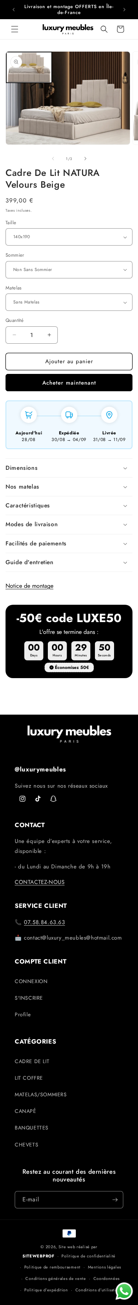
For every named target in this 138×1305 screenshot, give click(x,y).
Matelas (14, 287)
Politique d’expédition (46, 1290)
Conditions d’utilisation (98, 1290)
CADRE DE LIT (32, 1061)
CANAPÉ (25, 1111)
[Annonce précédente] (14, 9)
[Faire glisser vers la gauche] (53, 158)
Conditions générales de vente (55, 1278)
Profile (23, 1014)
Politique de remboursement (52, 1267)
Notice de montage (29, 586)
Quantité (15, 320)
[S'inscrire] (115, 1199)
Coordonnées (106, 1278)
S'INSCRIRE (29, 998)
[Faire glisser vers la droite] (85, 158)
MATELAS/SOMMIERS (41, 1094)
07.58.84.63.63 (44, 922)
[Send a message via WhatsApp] (124, 1291)
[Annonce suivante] (124, 9)
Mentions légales (104, 1267)
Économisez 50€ (72, 667)
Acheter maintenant (69, 383)
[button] (15, 29)
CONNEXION (31, 981)
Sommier (15, 254)
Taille (11, 222)
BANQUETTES (32, 1127)
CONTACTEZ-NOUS (39, 882)
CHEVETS (26, 1144)
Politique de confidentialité (88, 1256)
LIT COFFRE (29, 1078)
